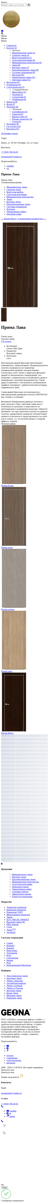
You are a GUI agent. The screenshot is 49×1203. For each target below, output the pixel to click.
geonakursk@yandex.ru (11, 157)
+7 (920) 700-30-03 (9, 152)
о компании (12, 1058)
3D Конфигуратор (9, 133)
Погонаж (11, 209)
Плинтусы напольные (22, 896)
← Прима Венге (8, 219)
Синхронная (12, 958)
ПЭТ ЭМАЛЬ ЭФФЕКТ (18, 919)
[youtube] (8, 1046)
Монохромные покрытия (18, 914)
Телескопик (12, 953)
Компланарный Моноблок (19, 965)
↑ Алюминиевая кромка (27, 219)
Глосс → (42, 219)
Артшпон (11, 932)
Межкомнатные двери (17, 187)
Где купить (6, 341)
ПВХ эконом (13, 924)
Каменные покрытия (16, 910)
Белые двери (12, 993)
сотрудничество (14, 1060)
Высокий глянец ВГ (16, 922)
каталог (10, 1055)
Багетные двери (14, 990)
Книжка (10, 948)
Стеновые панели (20, 891)
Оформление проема (21, 894)
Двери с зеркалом (15, 981)
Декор (9, 199)
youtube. (10, 166)
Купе (9, 955)
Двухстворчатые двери (17, 976)
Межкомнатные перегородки (20, 197)
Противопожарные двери (18, 204)
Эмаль (9, 917)
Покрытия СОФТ (15, 912)
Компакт (11, 945)
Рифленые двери (14, 998)
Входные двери (14, 202)
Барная (10, 960)
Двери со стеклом (15, 988)
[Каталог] (2, 31)
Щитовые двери (14, 995)
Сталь (9, 927)
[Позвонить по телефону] (2, 1106)
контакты (11, 1063)
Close (4, 1188)
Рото (9, 963)
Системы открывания (17, 207)
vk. (8, 168)
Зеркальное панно (20, 887)
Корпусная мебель (15, 192)
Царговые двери (14, 978)
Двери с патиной (14, 986)
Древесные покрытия (16, 907)
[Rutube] (7, 1051)
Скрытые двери (14, 189)
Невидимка (12, 950)
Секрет (10, 943)
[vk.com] (7, 1048)
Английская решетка (16, 983)
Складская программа (17, 194)
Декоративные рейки (16, 211)
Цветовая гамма (14, 214)
